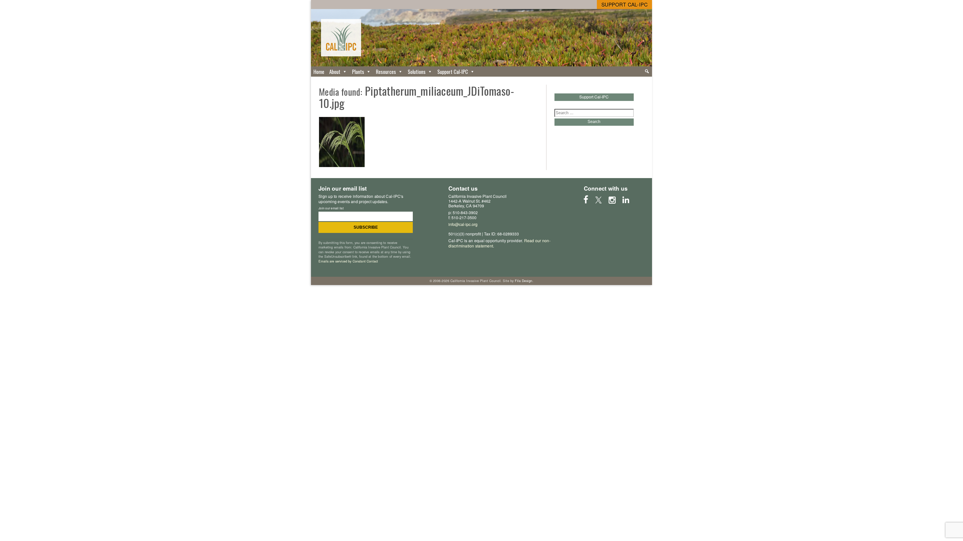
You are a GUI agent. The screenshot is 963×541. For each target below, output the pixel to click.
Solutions (417, 71)
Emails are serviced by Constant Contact (348, 261)
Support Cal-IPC (624, 4)
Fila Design (523, 280)
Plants (358, 71)
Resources (386, 71)
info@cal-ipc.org (462, 224)
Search (594, 121)
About (334, 71)
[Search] (647, 71)
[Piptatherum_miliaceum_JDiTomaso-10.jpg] (342, 165)
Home (318, 71)
